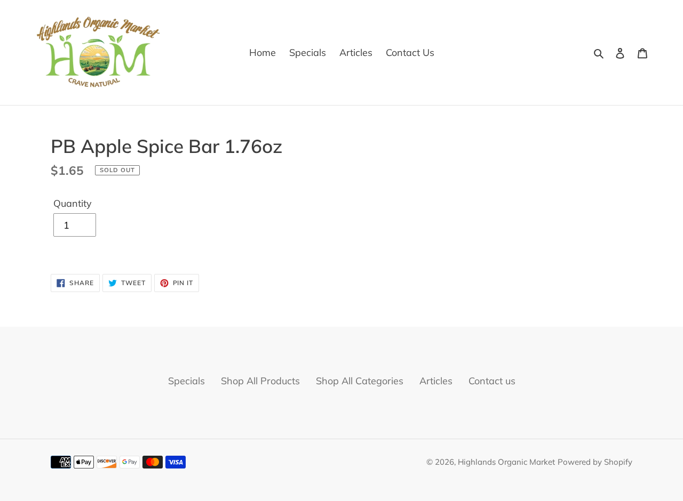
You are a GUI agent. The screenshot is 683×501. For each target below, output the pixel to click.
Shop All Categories (359, 381)
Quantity (72, 203)
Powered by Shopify (595, 462)
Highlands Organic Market (506, 462)
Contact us (491, 381)
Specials (186, 381)
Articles (435, 381)
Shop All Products (260, 381)
